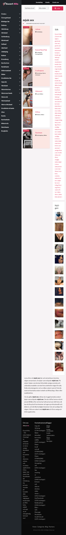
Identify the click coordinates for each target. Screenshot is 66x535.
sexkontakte (49, 435)
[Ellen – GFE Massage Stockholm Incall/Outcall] (59, 216)
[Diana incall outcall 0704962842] (59, 259)
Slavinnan (38, 133)
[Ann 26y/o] (59, 367)
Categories (40, 527)
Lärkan (37, 29)
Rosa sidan (48, 438)
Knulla (47, 2)
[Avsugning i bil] (59, 237)
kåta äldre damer (58, 112)
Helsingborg (40, 135)
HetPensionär (39, 498)
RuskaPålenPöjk (41, 50)
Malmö (39, 114)
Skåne (41, 94)
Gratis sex (55, 2)
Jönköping (39, 32)
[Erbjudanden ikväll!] (59, 313)
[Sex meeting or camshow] (59, 280)
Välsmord (38, 91)
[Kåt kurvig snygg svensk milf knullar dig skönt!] (59, 324)
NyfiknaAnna (39, 503)
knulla (48, 433)
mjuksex (57, 118)
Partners (52, 527)
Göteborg (39, 73)
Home (34, 527)
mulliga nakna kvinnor (58, 129)
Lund (38, 94)
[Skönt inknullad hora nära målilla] (59, 227)
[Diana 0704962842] (59, 291)
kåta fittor (58, 106)
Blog (46, 527)
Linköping (39, 52)
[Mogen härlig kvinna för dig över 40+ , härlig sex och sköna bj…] (59, 356)
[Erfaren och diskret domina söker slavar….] (59, 248)
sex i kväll (58, 152)
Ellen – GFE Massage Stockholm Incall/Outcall (39, 512)
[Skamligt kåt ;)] (59, 334)
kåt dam (58, 115)
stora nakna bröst (58, 165)
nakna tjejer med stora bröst (58, 143)
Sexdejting (39, 2)
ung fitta (57, 187)
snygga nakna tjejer (58, 161)
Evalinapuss (39, 71)
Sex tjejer (49, 441)
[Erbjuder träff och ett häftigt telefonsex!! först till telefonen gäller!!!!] (59, 345)
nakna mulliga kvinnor (58, 136)
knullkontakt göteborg (58, 94)
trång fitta (58, 185)
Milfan (37, 112)
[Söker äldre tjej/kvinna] (59, 302)
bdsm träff (48, 426)
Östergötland (38, 54)
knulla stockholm (49, 430)
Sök (58, 8)
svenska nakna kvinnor (58, 178)
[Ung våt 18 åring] (59, 270)
